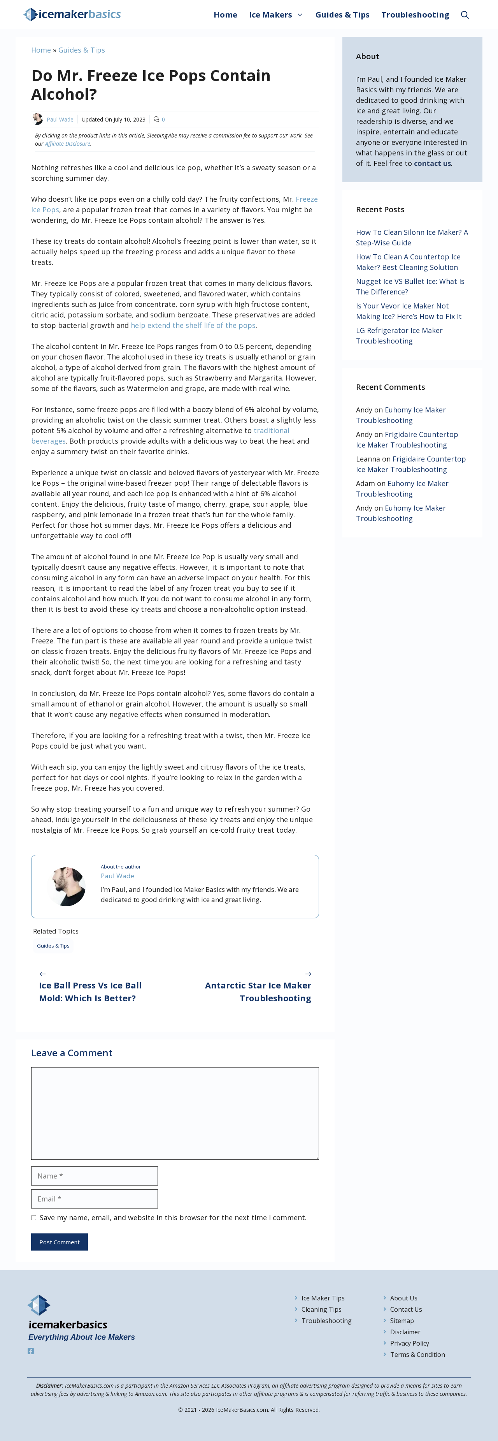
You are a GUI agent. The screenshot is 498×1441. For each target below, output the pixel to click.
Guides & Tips (343, 14)
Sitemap (402, 1320)
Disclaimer (405, 1332)
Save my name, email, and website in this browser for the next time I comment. (173, 1217)
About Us (403, 1298)
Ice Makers (270, 14)
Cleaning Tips (322, 1309)
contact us (432, 163)
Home (225, 14)
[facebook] (30, 1351)
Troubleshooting (415, 14)
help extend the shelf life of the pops (193, 325)
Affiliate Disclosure (67, 143)
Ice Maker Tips (323, 1298)
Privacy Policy (409, 1343)
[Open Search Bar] (465, 14)
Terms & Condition (417, 1354)
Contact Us (406, 1309)
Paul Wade (60, 119)
